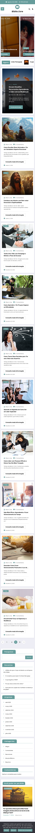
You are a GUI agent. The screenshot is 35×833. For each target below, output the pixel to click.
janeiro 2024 (8, 722)
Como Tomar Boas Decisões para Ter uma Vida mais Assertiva (16, 357)
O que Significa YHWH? (24, 62)
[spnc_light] (32, 9)
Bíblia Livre (17, 11)
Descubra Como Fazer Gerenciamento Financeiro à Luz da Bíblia (15, 567)
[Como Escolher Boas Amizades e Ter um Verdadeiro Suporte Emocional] (17, 129)
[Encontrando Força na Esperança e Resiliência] (17, 601)
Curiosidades (9, 750)
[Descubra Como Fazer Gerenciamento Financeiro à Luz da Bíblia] (17, 547)
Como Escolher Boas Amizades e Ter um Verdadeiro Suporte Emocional (16, 148)
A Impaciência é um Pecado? (11, 51)
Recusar (13, 830)
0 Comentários (19, 144)
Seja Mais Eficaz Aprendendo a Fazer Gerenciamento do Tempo (16, 513)
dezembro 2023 (9, 726)
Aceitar (6, 830)
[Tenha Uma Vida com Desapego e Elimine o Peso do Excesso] (17, 236)
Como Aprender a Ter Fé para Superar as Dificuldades (16, 306)
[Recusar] (33, 827)
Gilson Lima (5, 19)
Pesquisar (8, 652)
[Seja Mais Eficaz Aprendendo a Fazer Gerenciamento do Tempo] (17, 494)
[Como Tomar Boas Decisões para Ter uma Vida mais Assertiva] (17, 338)
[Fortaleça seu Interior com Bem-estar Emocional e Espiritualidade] (17, 182)
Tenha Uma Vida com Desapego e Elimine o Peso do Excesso (15, 255)
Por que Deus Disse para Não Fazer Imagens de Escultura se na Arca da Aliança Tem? (16, 811)
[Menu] (2, 8)
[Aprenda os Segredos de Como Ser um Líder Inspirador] (17, 391)
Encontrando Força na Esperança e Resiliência (15, 620)
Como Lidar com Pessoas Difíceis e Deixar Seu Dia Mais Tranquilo (15, 462)
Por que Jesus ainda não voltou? (14, 683)
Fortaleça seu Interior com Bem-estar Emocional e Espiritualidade (16, 201)
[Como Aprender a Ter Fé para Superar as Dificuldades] (17, 287)
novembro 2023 (9, 729)
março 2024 (8, 714)
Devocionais (8, 754)
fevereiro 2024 (9, 718)
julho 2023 (8, 733)
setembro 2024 (9, 710)
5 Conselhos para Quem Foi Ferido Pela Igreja (17, 676)
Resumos (8, 762)
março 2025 (8, 706)
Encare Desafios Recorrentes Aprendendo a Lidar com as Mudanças (19, 89)
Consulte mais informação (11, 54)
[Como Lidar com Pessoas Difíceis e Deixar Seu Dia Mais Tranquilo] (17, 443)
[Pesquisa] (29, 9)
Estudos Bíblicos (9, 758)
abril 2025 (8, 702)
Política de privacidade (25, 830)
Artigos (4, 48)
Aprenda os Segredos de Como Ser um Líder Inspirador (15, 410)
